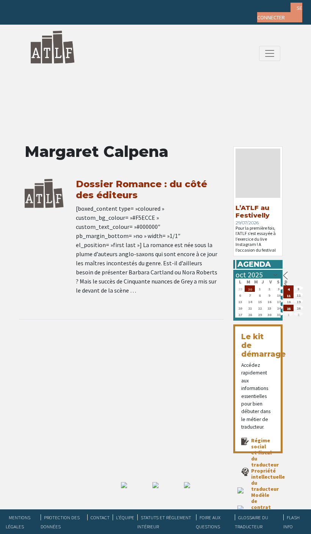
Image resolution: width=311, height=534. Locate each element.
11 (289, 295)
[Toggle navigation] (269, 53)
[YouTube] (79, 7)
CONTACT (100, 517)
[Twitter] (35, 7)
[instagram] (64, 7)
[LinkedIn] (49, 7)
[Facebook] (20, 7)
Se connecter (279, 13)
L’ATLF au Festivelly (252, 211)
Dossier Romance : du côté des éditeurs (141, 189)
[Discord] (94, 7)
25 (289, 308)
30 (250, 288)
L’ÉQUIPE (125, 517)
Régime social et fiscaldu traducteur (265, 452)
